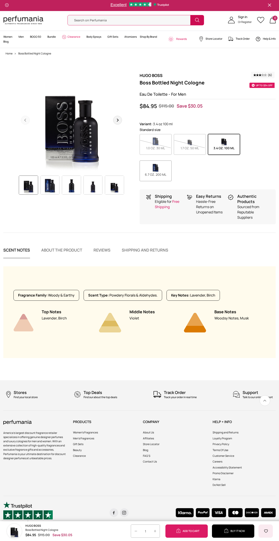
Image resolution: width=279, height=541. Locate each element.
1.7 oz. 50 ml (193, 148)
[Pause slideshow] (6, 5)
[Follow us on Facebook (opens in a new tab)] (114, 512)
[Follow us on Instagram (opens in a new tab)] (124, 512)
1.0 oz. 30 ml (159, 148)
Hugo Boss (151, 75)
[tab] (16, 253)
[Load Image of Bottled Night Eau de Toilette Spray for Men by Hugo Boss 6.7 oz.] (50, 185)
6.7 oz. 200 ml (155, 174)
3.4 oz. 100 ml (223, 148)
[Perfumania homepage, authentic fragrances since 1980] (23, 20)
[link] (265, 400)
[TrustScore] (28, 513)
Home (9, 53)
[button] (240, 20)
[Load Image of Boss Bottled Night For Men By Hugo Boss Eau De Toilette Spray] (28, 185)
